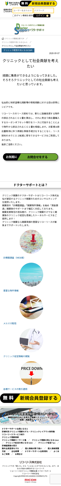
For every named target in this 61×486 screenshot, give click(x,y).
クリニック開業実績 (10, 437)
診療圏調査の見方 (9, 445)
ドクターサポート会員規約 (36, 451)
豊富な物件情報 (11, 290)
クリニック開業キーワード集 (14, 440)
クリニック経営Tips (46, 443)
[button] (4, 415)
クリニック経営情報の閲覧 (16, 356)
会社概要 (15, 451)
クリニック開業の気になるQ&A (45, 440)
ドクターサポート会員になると (15, 429)
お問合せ (19, 454)
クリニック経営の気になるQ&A (19, 443)
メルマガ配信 (9, 323)
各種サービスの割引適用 (15, 389)
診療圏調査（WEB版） (14, 257)
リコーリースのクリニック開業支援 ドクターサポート (30, 471)
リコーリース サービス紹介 (13, 434)
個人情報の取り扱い (33, 448)
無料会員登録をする (10, 448)
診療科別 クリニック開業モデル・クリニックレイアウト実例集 (28, 431)
